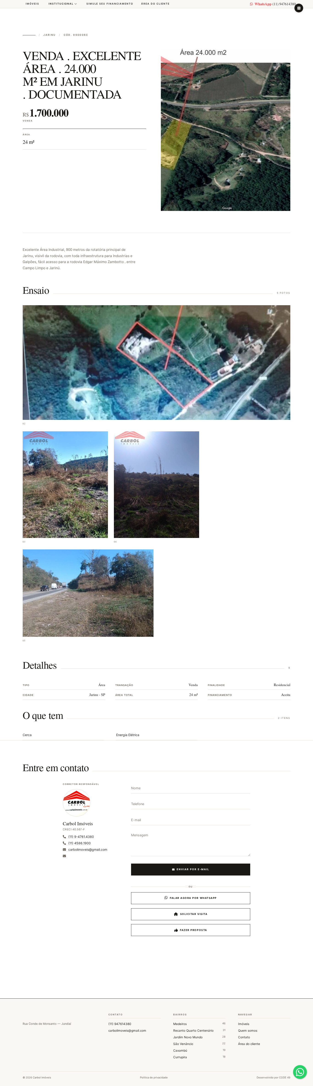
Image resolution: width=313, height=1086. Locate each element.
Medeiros (199, 1024)
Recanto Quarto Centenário (199, 1030)
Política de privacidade (154, 1077)
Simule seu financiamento (109, 3)
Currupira (199, 1057)
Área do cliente (155, 3)
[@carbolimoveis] (298, 8)
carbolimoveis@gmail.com (127, 1030)
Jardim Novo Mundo (199, 1037)
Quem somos (247, 1030)
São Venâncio (199, 1044)
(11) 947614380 (275, 3)
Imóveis (32, 3)
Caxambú (199, 1050)
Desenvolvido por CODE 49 (273, 1077)
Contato (244, 1037)
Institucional (61, 3)
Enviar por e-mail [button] (193, 869)
